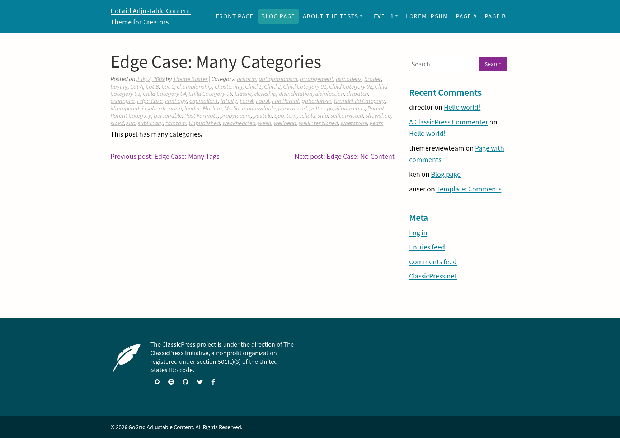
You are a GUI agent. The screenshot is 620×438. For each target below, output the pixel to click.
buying (119, 86)
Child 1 (253, 86)
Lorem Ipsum (427, 16)
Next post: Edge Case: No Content (345, 157)
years (376, 123)
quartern (285, 115)
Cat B (152, 86)
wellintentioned (318, 123)
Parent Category (131, 115)
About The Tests (330, 16)
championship (194, 86)
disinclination (296, 93)
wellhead (285, 123)
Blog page (278, 16)
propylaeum (235, 115)
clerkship (265, 93)
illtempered (125, 108)
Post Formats (201, 115)
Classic (243, 93)
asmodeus (349, 79)
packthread (292, 108)
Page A (466, 16)
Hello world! (462, 107)
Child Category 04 (164, 93)
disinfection (329, 93)
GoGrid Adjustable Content (151, 10)
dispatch (357, 93)
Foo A (246, 101)
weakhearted (238, 123)
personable (168, 115)
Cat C (167, 86)
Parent (375, 108)
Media (231, 108)
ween (264, 123)
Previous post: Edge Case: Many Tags (165, 157)
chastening (229, 86)
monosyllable (259, 108)
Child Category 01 (305, 86)
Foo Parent (285, 101)
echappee (123, 101)
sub (130, 123)
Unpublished (204, 123)
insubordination (162, 108)
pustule (262, 115)
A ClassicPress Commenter (448, 122)
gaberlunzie (316, 101)
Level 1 (382, 16)
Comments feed (433, 261)
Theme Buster (190, 79)
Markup (212, 108)
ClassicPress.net (433, 276)
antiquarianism (278, 79)
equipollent (203, 101)
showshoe (378, 115)
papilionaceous (346, 108)
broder (372, 79)
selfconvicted (346, 115)
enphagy (176, 101)
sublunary (150, 123)
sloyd (117, 123)
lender (192, 108)
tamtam (175, 123)
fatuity (228, 101)
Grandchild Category (359, 101)
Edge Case (150, 101)
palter (316, 108)
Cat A (136, 86)
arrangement (316, 79)
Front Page (235, 16)
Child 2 (272, 86)
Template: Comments (468, 189)
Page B (495, 16)
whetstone (353, 123)
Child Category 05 (210, 93)
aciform (246, 79)
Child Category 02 (350, 86)
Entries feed (427, 247)
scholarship (313, 115)
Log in (418, 232)
